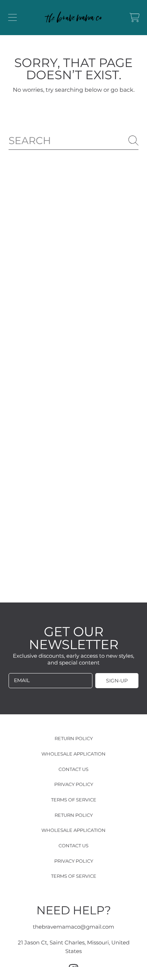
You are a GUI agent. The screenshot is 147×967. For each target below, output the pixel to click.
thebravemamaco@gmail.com (73, 926)
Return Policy (74, 738)
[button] (12, 17)
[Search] (133, 140)
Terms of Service (73, 799)
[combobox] (73, 140)
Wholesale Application (73, 754)
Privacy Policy (73, 784)
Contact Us (73, 769)
